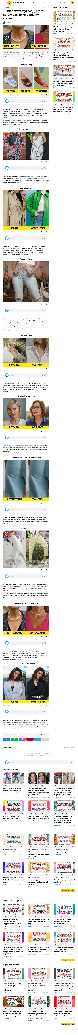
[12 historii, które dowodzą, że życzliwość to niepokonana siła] (64, 937)
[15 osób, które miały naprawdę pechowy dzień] (13, 840)
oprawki (8, 447)
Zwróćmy (5, 120)
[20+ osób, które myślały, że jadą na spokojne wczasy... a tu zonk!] (39, 806)
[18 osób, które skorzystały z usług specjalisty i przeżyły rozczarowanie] (64, 71)
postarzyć (45, 385)
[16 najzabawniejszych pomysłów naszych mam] (64, 840)
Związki (55, 61)
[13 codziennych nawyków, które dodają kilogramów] (13, 778)
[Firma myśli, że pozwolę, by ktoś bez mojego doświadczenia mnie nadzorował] (13, 974)
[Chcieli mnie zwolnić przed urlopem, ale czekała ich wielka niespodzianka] (64, 1002)
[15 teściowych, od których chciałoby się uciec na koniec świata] (64, 909)
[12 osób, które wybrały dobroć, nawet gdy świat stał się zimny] (64, 868)
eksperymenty (23, 726)
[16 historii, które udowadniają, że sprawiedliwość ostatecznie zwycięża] (39, 868)
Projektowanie (6, 7)
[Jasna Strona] (16, 3)
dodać (36, 122)
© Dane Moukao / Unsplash (8, 231)
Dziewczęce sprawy (33, 797)
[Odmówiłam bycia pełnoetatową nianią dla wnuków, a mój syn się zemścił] (39, 974)
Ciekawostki (56, 114)
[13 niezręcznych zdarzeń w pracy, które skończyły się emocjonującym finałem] (64, 97)
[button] (10, 734)
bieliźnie (5, 519)
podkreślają (35, 586)
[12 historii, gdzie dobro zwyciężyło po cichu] (13, 806)
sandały (5, 117)
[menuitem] (36, 2)
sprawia (13, 445)
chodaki (39, 115)
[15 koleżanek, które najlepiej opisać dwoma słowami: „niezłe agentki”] (64, 17)
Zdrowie (5, 792)
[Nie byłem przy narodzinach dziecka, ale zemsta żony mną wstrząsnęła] (39, 937)
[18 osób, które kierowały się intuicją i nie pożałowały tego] (39, 909)
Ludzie (55, 33)
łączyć (32, 657)
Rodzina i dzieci (57, 825)
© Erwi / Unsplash (6, 705)
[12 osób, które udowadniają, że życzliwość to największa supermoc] (13, 868)
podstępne (27, 176)
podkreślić (39, 722)
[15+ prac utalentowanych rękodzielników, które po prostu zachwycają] (13, 1002)
